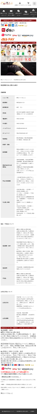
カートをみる (28, 5)
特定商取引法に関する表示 (22, 411)
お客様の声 (26, 14)
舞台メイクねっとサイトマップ (33, 14)
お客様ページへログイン (20, 5)
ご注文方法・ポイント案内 (11, 14)
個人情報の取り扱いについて (8, 411)
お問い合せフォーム (18, 14)
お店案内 (32, 411)
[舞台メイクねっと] (7, 4)
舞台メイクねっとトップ (4, 14)
